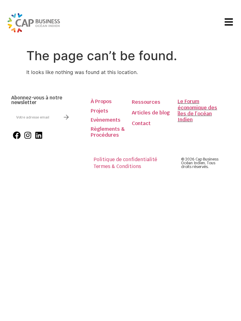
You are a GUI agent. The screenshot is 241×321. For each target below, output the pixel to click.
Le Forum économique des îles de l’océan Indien (197, 110)
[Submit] (66, 117)
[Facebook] (16, 135)
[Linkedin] (38, 135)
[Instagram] (27, 135)
